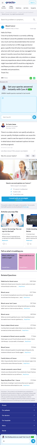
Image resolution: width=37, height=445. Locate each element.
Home (2, 12)
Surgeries (33, 8)
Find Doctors (3, 7)
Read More (22, 286)
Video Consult (11, 7)
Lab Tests (25, 8)
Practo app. (26, 207)
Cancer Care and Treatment (26, 12)
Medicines (18, 8)
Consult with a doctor (11, 12)
